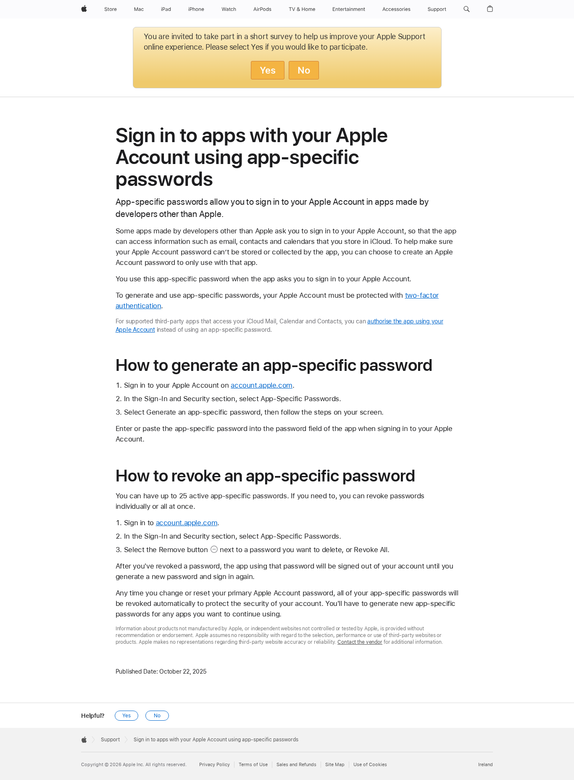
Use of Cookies (370, 764)
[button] (466, 9)
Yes (268, 70)
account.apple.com (261, 385)
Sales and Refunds (296, 764)
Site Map (335, 764)
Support (110, 740)
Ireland (485, 764)
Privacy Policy (214, 764)
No (304, 70)
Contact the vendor (359, 642)
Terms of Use (253, 764)
